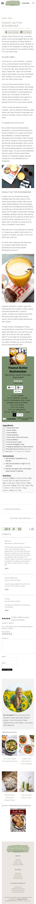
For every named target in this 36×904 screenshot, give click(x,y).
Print (12, 387)
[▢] (4, 428)
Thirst (10, 18)
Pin (20, 387)
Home (4, 18)
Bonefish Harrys (18, 886)
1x (14, 415)
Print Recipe (26, 32)
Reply (6, 568)
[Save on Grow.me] (23, 529)
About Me (18, 859)
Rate (19, 391)
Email (4, 663)
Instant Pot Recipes (18, 878)
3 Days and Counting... (13, 509)
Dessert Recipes (18, 876)
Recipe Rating (6, 632)
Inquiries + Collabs (18, 862)
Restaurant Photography (18, 892)
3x (21, 415)
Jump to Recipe (12, 32)
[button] (14, 381)
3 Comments (27, 28)
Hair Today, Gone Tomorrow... (20, 518)
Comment (5, 638)
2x (18, 415)
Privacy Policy (18, 861)
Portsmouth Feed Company (18, 888)
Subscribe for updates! (18, 864)
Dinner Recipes (18, 874)
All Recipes (18, 873)
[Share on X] (11, 529)
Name (4, 656)
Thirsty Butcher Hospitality (18, 890)
